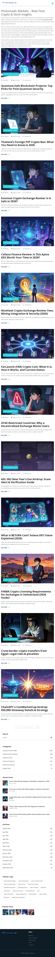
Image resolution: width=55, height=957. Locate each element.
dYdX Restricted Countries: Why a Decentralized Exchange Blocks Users (25, 424)
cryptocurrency (21, 884)
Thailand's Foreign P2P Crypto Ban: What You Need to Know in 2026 (27, 143)
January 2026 (6, 853)
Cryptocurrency (7, 758)
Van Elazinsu (5, 80)
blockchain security (22, 887)
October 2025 (7, 864)
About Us (31, 935)
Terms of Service (33, 938)
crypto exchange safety (9, 884)
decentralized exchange (10, 881)
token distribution (30, 890)
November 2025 (7, 860)
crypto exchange (34, 887)
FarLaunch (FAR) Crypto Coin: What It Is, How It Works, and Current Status (26, 368)
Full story (4, 98)
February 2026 (7, 850)
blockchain (43, 887)
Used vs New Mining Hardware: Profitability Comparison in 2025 (29, 781)
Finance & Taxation (8, 761)
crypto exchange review (37, 881)
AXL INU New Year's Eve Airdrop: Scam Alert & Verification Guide (26, 480)
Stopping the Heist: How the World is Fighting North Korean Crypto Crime (30, 797)
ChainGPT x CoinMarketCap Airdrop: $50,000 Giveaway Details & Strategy (24, 708)
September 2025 (8, 868)
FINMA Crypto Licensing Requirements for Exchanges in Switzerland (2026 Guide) (26, 594)
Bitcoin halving (32, 894)
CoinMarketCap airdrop (9, 887)
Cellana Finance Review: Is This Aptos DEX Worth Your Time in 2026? (25, 256)
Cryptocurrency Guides (10, 130)
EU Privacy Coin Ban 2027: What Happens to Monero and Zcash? (29, 789)
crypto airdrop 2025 (8, 894)
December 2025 (7, 857)
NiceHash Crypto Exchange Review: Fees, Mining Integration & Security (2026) (27, 312)
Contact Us (31, 945)
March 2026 (6, 846)
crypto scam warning (18, 890)
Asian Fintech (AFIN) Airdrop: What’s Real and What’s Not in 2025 (29, 814)
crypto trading (42, 894)
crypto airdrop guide (23, 881)
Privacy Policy (32, 940)
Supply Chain (7, 768)
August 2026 (6, 828)
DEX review (6, 897)
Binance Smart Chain (33, 884)
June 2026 (6, 835)
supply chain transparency (18, 897)
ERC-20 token (7, 890)
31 (38, 727)
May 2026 (5, 839)
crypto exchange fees (21, 894)
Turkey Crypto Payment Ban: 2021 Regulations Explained (27, 806)
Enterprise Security (9, 765)
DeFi (38, 890)
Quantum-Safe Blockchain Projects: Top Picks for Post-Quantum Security (26, 87)
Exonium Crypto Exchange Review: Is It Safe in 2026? (26, 199)
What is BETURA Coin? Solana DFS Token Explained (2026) (27, 537)
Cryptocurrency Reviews (11, 74)
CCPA (30, 942)
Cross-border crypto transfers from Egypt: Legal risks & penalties (24, 652)
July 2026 (5, 832)
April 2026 (6, 843)
